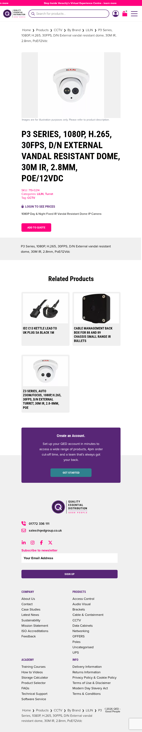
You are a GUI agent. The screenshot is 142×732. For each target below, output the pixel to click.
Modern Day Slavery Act (90, 688)
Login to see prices (40, 206)
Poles (76, 641)
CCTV (58, 30)
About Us (28, 598)
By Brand (74, 30)
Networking (80, 631)
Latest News (30, 614)
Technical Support (34, 693)
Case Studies (30, 609)
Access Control (83, 598)
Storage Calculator (34, 677)
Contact (27, 604)
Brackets (78, 609)
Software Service (33, 699)
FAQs (25, 688)
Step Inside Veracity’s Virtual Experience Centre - (76, 3)
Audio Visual (81, 604)
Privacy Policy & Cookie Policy (94, 677)
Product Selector (33, 682)
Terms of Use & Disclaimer (91, 682)
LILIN (89, 30)
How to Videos (32, 672)
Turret (49, 194)
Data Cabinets (82, 625)
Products (42, 30)
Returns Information (86, 672)
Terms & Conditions (86, 693)
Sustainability (30, 620)
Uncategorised (83, 647)
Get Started (71, 472)
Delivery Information (87, 666)
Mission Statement (34, 625)
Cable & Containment (87, 614)
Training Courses (33, 666)
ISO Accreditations (34, 631)
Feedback (28, 636)
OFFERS (78, 636)
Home (26, 30)
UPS (75, 652)
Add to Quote (36, 227)
